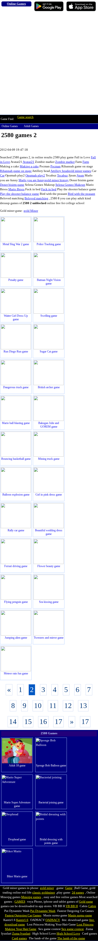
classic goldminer (43, 892)
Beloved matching (36, 198)
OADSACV (52, 920)
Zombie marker (65, 162)
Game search (25, 117)
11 (53, 706)
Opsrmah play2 (35, 175)
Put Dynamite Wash (42, 911)
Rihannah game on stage (16, 171)
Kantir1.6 (22, 920)
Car (2, 175)
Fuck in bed (48, 189)
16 (43, 722)
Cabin (92, 906)
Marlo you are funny (32, 180)
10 (38, 706)
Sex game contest (72, 929)
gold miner (47, 888)
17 (58, 722)
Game (69, 888)
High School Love (68, 933)
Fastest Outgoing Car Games (23, 915)
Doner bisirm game (12, 184)
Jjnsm (80, 175)
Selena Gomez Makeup (70, 184)
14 (13, 722)
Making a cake (29, 166)
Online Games (10, 126)
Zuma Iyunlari (21, 933)
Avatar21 (28, 162)
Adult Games (31, 126)
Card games (19, 938)
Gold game (86, 901)
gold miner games (79, 171)
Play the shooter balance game (19, 194)
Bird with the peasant (81, 194)
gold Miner (31, 210)
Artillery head (59, 171)
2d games (78, 892)
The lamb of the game (71, 938)
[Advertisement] (49, 63)
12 (68, 706)
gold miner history (57, 180)
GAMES (20, 901)
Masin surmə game (80, 915)
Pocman (55, 166)
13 (83, 706)
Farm (86, 162)
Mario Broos (16, 189)
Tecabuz (62, 175)
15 (28, 722)
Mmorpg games (31, 897)
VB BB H (72, 906)
